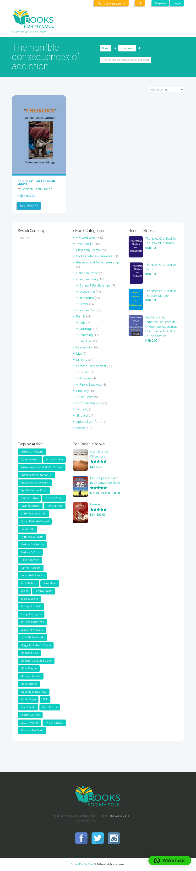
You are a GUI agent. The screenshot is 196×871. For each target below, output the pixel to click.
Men (79, 353)
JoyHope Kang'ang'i (32, 622)
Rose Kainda (28, 707)
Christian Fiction (87, 273)
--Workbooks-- (85, 244)
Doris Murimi (55, 506)
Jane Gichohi (28, 583)
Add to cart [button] (29, 205)
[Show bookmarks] (140, 3)
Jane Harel (49, 583)
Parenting (86, 335)
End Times (86, 397)
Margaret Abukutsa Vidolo (36, 660)
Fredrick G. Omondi (32, 544)
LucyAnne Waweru (32, 629)
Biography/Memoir (89, 250)
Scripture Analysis (88, 403)
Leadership (84, 347)
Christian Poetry (87, 310)
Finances (85, 378)
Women (81, 428)
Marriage (85, 329)
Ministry (81, 360)
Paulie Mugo (28, 699)
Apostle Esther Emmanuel (36, 475)
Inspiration (86, 298)
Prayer (83, 304)
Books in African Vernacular (95, 256)
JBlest (24, 591)
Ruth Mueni (49, 707)
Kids (82, 322)
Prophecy (82, 391)
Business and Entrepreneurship (97, 262)
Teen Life (85, 341)
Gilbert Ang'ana (30, 560)
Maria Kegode (29, 668)
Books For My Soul (82, 864)
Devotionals (87, 291)
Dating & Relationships (95, 285)
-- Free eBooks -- (87, 237)
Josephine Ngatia (31, 614)
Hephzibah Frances (32, 575)
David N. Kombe (30, 506)
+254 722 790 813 (118, 815)
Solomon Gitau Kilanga (37, 189)
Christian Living (87, 279)
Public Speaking (90, 384)
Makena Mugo (29, 653)
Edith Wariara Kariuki (33, 513)
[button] (169, 860)
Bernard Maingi (54, 498)
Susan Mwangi (29, 722)
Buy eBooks (127, 48)
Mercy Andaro (29, 683)
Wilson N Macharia (32, 730)
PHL (45, 699)
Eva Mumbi (27, 529)
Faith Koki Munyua (32, 537)
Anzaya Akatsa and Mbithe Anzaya (42, 467)
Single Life (83, 415)
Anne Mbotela (54, 459)
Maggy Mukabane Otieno (36, 645)
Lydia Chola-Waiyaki (32, 637)
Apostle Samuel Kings (34, 490)
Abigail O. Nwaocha (32, 451)
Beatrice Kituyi (29, 498)
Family (80, 316)
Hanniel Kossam (31, 567)
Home (105, 48)
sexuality (82, 409)
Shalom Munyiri (30, 714)
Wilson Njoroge (54, 722)
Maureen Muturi (31, 676)
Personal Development (91, 366)
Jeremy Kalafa (43, 591)
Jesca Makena (29, 598)
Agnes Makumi (30, 459)
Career (84, 372)
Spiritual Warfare (88, 421)
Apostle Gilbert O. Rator (35, 482)
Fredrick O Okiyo (30, 552)
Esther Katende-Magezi (35, 521)
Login (177, 3)
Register (160, 3)
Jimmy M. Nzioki (31, 606)
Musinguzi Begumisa (34, 691)
